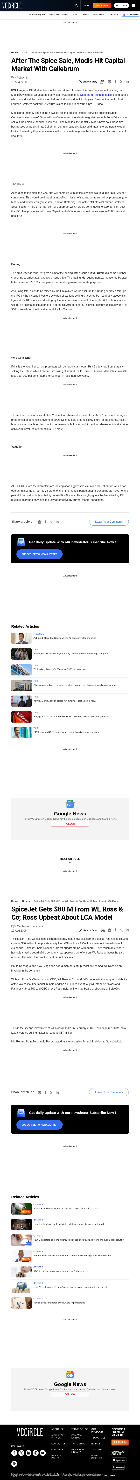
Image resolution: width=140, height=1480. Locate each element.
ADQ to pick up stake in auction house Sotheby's (58, 1271)
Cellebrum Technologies (95, 94)
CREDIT (85, 15)
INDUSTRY (98, 15)
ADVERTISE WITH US (57, 1436)
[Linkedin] (127, 81)
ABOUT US (57, 1429)
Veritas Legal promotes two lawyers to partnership (59, 1302)
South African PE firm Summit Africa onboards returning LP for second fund (72, 1255)
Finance (38, 634)
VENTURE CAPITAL (58, 15)
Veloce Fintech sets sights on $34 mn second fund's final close (65, 1208)
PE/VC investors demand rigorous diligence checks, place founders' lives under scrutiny (78, 1239)
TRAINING (96, 1449)
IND (117, 5)
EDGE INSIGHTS (96, 1456)
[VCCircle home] (12, 5)
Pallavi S (22, 77)
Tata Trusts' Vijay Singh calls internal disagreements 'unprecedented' (68, 1224)
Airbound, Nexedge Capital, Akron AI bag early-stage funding (64, 638)
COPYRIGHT (58, 1449)
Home (14, 52)
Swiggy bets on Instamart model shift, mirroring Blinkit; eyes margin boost (71, 716)
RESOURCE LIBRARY (77, 1450)
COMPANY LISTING (76, 1436)
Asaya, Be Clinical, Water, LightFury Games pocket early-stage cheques (70, 653)
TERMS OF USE (79, 1429)
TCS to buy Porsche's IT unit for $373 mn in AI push (60, 669)
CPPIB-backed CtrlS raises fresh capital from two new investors (66, 732)
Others (26, 901)
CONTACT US (58, 1443)
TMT (24, 52)
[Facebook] (115, 81)
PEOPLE (114, 15)
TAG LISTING (78, 1443)
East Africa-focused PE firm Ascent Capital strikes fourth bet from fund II (70, 1287)
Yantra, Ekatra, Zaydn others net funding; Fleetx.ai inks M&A (64, 700)
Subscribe (102, 5)
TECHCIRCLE (98, 1437)
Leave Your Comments (109, 521)
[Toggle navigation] (133, 5)
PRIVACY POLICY (56, 1456)
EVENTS (95, 1443)
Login (86, 5)
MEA (125, 5)
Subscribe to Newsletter (40, 554)
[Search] (76, 5)
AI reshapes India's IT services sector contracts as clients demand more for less (74, 685)
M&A (75, 15)
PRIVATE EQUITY (37, 15)
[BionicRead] (102, 82)
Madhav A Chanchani (30, 926)
